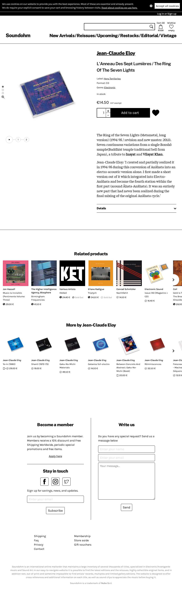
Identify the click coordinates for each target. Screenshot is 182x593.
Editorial (149, 35)
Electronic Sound (154, 289)
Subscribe (55, 511)
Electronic (109, 87)
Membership (82, 536)
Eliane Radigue (96, 289)
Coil (175, 289)
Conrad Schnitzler (126, 289)
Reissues (86, 35)
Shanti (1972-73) (40, 364)
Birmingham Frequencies (38, 298)
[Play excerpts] (9, 139)
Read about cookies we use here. (119, 7)
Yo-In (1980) (9, 364)
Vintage (168, 35)
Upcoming (107, 35)
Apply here (55, 456)
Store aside (81, 540)
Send (126, 507)
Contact (39, 549)
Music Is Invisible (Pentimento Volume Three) (14, 296)
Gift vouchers (82, 544)
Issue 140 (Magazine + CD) (156, 295)
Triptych (92, 293)
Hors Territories (112, 78)
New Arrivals (61, 35)
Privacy (38, 544)
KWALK (63, 293)
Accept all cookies (167, 6)
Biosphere (45, 292)
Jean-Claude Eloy (116, 53)
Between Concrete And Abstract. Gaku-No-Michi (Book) (128, 367)
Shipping (40, 536)
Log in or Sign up (166, 13)
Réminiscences (153, 364)
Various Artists (68, 289)
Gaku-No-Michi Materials (68, 366)
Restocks (129, 35)
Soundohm (18, 35)
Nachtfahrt (122, 293)
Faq (36, 540)
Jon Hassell (9, 289)
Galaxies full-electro (98, 364)
